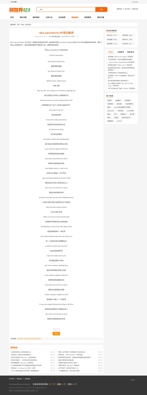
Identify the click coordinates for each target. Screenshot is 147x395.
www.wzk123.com (29, 388)
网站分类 (135, 9)
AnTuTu (119, 121)
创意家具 (110, 104)
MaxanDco (111, 110)
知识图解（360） (112, 39)
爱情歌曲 (38, 338)
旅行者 (132, 114)
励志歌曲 (31, 338)
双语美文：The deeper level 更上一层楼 (23, 368)
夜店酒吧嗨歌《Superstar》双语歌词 (22, 363)
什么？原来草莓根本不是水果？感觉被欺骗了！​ (26, 371)
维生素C (119, 104)
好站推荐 (62, 17)
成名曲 (26, 338)
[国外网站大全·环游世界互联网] (19, 9)
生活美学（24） (127, 43)
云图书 (116, 117)
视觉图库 (87, 17)
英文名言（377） (112, 35)
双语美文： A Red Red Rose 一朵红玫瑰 (70, 355)
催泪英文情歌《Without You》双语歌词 (120, 65)
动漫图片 (118, 100)
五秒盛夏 (20, 338)
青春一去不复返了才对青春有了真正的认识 (71, 352)
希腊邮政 (110, 121)
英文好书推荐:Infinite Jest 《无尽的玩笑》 (24, 357)
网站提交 (19, 379)
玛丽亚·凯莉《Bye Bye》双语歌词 (68, 365)
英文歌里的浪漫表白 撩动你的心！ (118, 80)
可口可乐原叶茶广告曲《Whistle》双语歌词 (121, 88)
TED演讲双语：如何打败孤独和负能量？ (120, 59)
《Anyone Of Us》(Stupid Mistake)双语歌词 (121, 62)
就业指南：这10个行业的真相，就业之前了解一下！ (121, 77)
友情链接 (27, 379)
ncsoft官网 (130, 110)
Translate (135, 2)
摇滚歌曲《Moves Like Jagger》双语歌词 (120, 56)
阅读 (22, 24)
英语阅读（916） (127, 35)
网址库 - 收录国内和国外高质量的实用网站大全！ (24, 391)
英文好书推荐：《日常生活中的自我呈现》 (24, 360)
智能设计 (123, 114)
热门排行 (127, 9)
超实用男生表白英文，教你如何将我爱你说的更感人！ (75, 357)
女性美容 (120, 110)
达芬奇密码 (129, 104)
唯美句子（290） (127, 39)
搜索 (101, 9)
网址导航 (23, 17)
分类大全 (49, 17)
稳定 (109, 114)
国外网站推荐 (56, 36)
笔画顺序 (127, 100)
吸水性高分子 (126, 117)
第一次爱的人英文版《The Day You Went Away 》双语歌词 (120, 84)
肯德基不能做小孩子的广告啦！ (68, 363)
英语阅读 (28, 24)
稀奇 (109, 117)
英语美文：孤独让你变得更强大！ (21, 355)
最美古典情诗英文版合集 (66, 360)
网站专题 (100, 17)
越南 (109, 107)
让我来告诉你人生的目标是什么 (21, 352)
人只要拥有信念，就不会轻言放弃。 (69, 371)
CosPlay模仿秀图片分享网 (122, 107)
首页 (12, 17)
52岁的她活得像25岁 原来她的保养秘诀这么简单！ (27, 365)
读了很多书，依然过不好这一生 (68, 368)
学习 (115, 114)
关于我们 (12, 379)
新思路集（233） (112, 43)
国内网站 (36, 17)
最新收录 (119, 9)
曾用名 (110, 100)
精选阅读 (74, 17)
